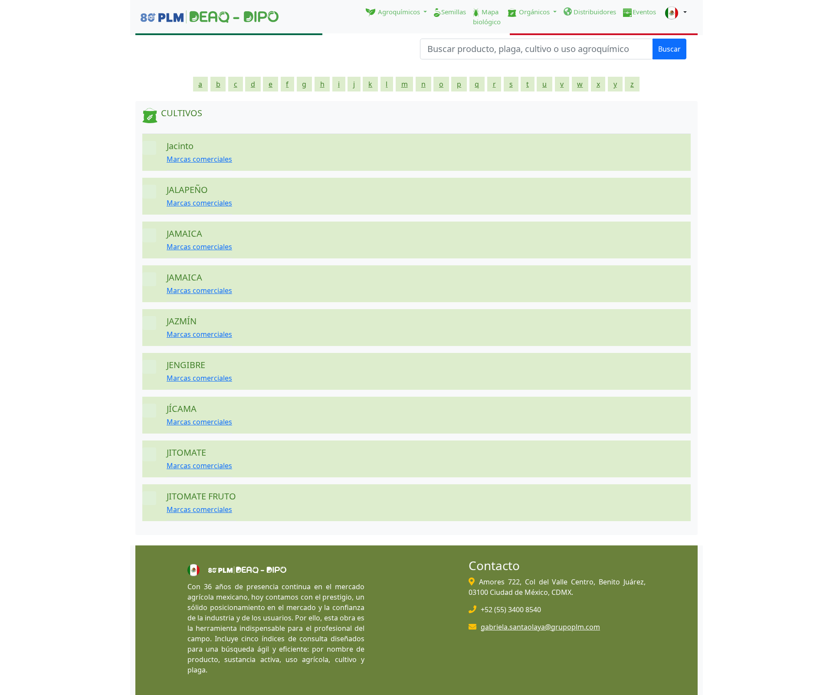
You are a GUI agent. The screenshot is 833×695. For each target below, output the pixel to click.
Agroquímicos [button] (399, 11)
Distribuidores (594, 11)
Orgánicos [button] (534, 11)
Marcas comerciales (199, 159)
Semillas (453, 11)
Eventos (644, 11)
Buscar (669, 49)
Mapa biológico (487, 16)
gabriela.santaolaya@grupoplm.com (540, 627)
